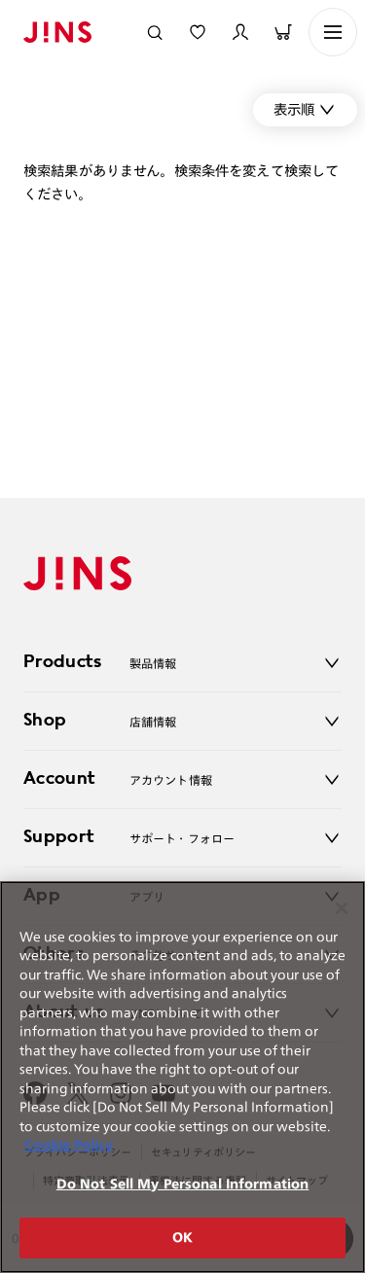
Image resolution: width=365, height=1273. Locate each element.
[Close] (341, 908)
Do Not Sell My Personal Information (183, 1184)
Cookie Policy (68, 1145)
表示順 (294, 109)
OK (182, 1237)
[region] (182, 1077)
